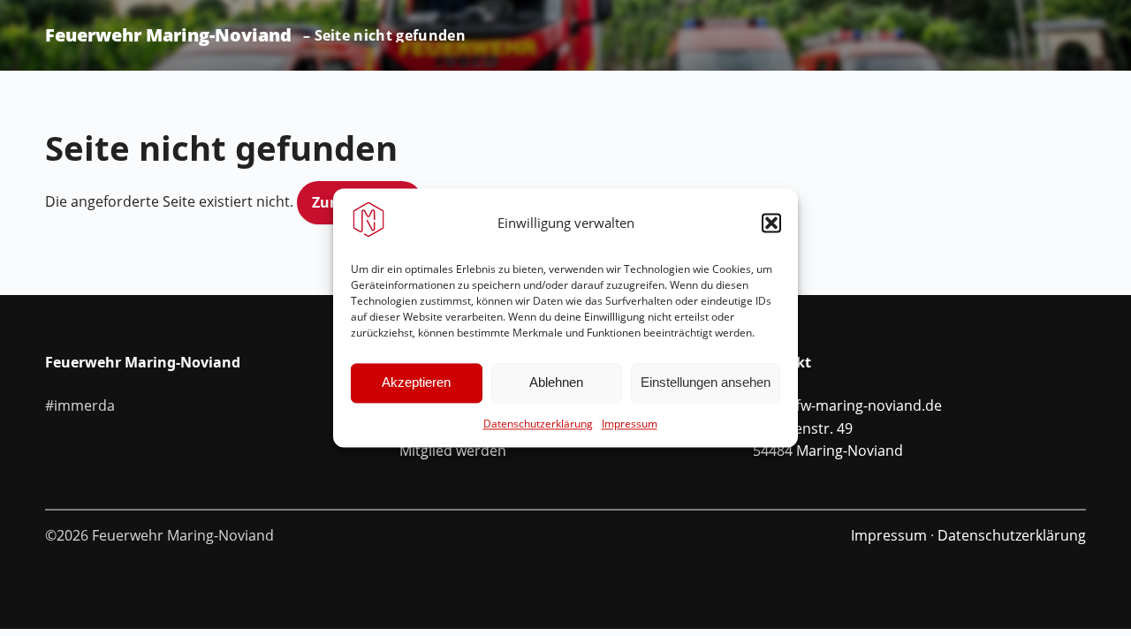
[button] (771, 222)
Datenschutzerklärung (538, 423)
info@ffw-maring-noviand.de (847, 405)
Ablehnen (556, 382)
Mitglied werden (452, 450)
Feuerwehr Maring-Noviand (168, 35)
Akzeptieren (416, 382)
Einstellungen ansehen (705, 382)
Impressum (629, 423)
